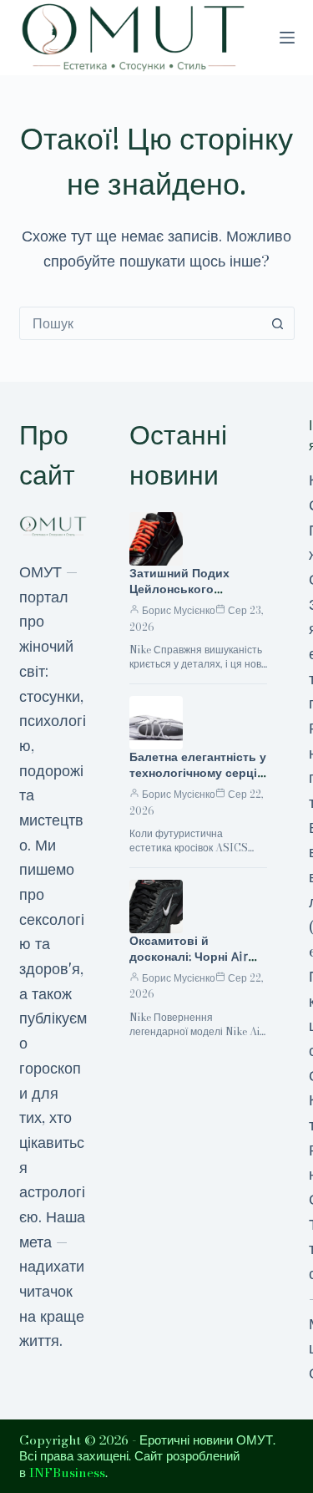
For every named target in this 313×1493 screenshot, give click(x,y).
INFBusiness (67, 1472)
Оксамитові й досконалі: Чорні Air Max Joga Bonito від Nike (189, 964)
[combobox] (141, 323)
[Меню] (287, 37)
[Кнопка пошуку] (278, 323)
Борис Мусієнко (178, 610)
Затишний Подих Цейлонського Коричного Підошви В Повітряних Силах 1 (194, 597)
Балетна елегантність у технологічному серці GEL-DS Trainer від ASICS (197, 780)
